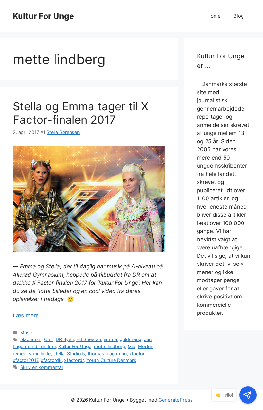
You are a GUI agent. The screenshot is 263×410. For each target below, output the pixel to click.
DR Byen (65, 339)
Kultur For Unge (43, 16)
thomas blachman (107, 353)
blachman (30, 339)
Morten (145, 346)
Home (214, 16)
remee (19, 353)
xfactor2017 (25, 360)
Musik (26, 332)
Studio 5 (76, 353)
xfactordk (51, 360)
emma (110, 339)
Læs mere (26, 315)
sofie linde (40, 353)
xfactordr (74, 360)
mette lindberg (109, 346)
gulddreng (130, 339)
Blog (238, 16)
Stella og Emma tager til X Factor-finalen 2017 (80, 112)
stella (58, 353)
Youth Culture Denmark (111, 360)
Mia (131, 346)
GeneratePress (175, 400)
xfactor (136, 353)
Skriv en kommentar (41, 367)
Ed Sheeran (88, 339)
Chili (48, 339)
